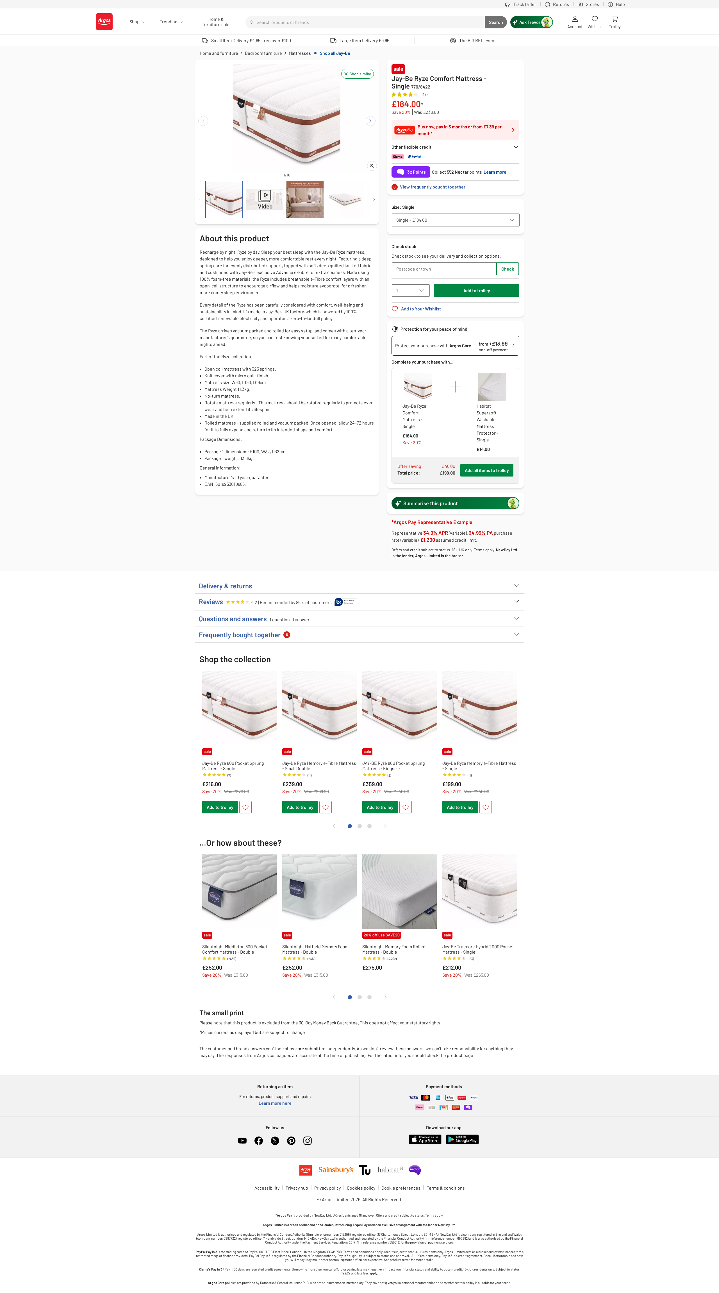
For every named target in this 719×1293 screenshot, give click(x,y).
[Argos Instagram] (307, 1140)
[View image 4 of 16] (345, 199)
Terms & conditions (446, 1187)
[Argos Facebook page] (258, 1140)
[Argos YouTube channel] (242, 1140)
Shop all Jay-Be (335, 53)
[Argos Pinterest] (291, 1140)
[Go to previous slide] (203, 121)
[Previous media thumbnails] (199, 199)
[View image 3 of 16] (305, 199)
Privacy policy (327, 1187)
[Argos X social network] (275, 1140)
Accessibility (266, 1187)
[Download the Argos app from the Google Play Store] (462, 1143)
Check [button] (507, 268)
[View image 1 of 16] (224, 199)
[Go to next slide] (371, 121)
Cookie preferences (400, 1187)
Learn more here (275, 1103)
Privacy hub (297, 1187)
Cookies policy (361, 1187)
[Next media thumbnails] (374, 199)
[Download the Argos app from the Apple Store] (425, 1143)
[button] (357, 74)
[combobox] (365, 22)
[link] (456, 185)
